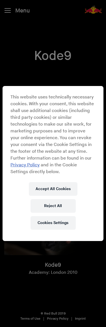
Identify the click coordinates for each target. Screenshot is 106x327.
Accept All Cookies (53, 188)
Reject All (53, 205)
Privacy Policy (25, 165)
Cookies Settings (53, 222)
